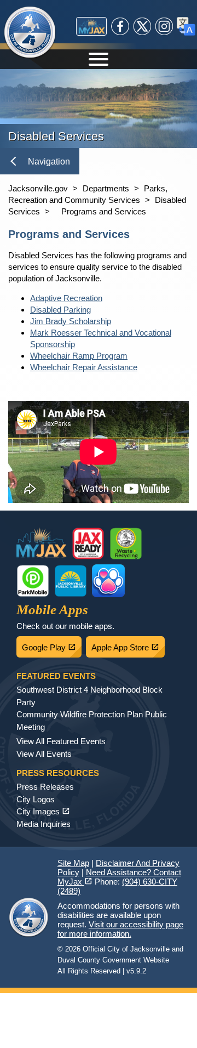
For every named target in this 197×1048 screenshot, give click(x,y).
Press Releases (45, 786)
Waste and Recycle (125, 543)
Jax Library (70, 580)
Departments (106, 188)
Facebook (120, 26)
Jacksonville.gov (38, 188)
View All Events (44, 753)
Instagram (164, 26)
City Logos (35, 799)
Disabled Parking (60, 309)
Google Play (52, 644)
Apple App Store (128, 644)
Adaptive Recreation (66, 298)
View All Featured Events (61, 741)
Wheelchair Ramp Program (79, 355)
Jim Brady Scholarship (70, 321)
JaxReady (88, 543)
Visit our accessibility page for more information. (120, 929)
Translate (186, 26)
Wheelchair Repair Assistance (83, 367)
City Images (43, 811)
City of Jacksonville (37, 32)
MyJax (91, 26)
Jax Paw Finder (108, 580)
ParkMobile (32, 580)
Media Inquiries (43, 824)
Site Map (73, 863)
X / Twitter (142, 26)
